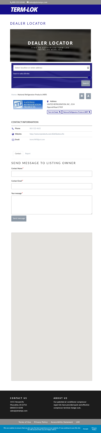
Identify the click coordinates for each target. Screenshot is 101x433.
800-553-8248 (18, 2)
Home (13, 95)
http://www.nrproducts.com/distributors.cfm (47, 134)
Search (86, 83)
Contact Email (17, 181)
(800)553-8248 (16, 408)
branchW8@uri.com (37, 140)
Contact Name (17, 168)
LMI (78, 422)
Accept (85, 429)
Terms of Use (25, 422)
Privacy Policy (41, 422)
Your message (17, 193)
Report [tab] (27, 154)
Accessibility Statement (62, 422)
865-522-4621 (35, 128)
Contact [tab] (18, 154)
